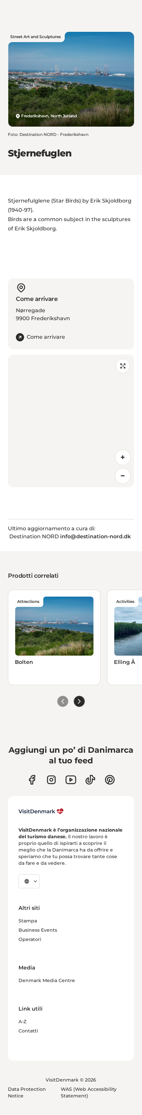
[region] (71, 421)
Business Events (37, 930)
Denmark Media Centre (46, 980)
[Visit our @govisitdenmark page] (90, 780)
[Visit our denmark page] (32, 780)
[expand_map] (123, 366)
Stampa (27, 921)
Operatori (29, 939)
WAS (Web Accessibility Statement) (89, 1092)
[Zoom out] (123, 476)
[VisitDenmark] (41, 811)
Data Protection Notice (27, 1092)
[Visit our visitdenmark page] (71, 780)
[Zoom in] (123, 457)
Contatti (28, 1031)
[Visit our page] (51, 780)
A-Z (22, 1022)
